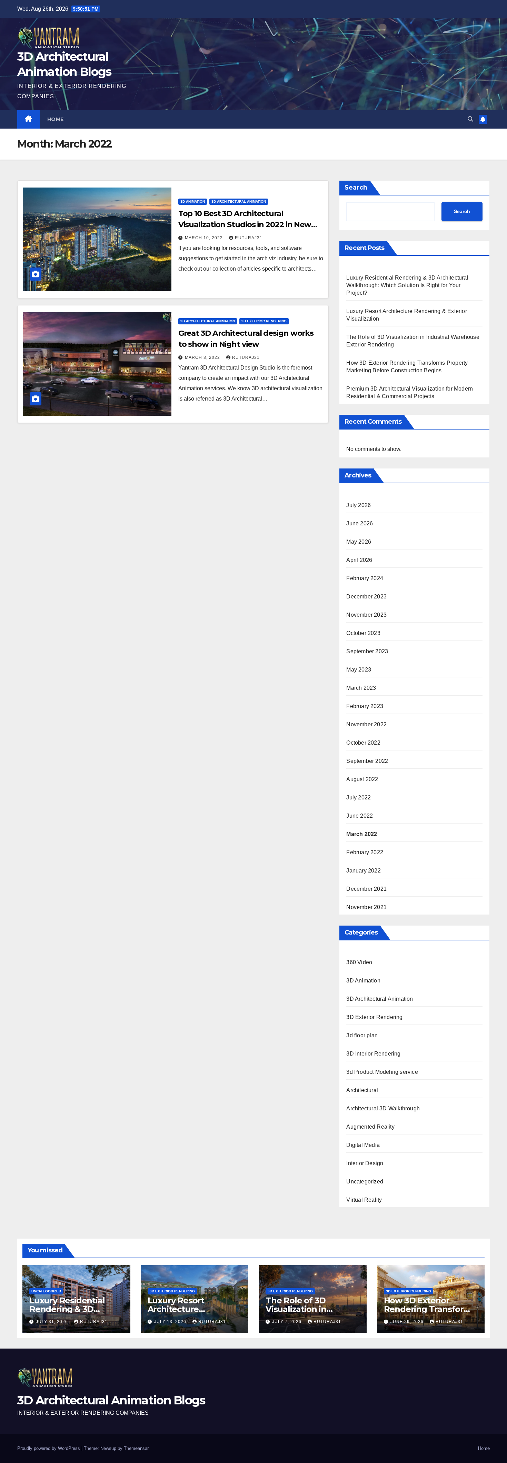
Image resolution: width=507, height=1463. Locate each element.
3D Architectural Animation (238, 201)
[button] (470, 119)
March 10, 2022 (204, 237)
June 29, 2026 (407, 1321)
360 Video (359, 962)
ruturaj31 (248, 237)
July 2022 (358, 797)
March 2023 (361, 688)
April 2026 (359, 560)
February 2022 (364, 852)
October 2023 (363, 633)
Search (356, 187)
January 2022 (363, 871)
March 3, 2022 (203, 357)
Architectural (362, 1090)
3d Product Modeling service (382, 1072)
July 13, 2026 (171, 1321)
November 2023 (366, 615)
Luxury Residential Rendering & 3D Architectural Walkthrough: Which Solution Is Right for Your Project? (407, 285)
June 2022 (359, 816)
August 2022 (362, 779)
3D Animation (192, 201)
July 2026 (358, 505)
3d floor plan (362, 1035)
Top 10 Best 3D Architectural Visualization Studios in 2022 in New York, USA (244, 224)
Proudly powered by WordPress (49, 1448)
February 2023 (364, 706)
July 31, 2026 (52, 1321)
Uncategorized (364, 1181)
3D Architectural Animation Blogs (111, 1400)
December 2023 (366, 596)
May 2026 (358, 542)
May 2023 (358, 670)
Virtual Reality (364, 1200)
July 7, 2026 (287, 1321)
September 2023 (367, 651)
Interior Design (364, 1163)
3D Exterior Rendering (264, 321)
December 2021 (366, 889)
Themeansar (136, 1448)
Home (55, 119)
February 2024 (364, 578)
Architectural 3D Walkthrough (383, 1108)
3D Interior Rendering (373, 1054)
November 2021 (366, 907)
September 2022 (367, 761)
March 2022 (361, 834)
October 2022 (363, 743)
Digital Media (363, 1145)
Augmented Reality (370, 1127)
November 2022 (366, 724)
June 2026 (359, 523)
